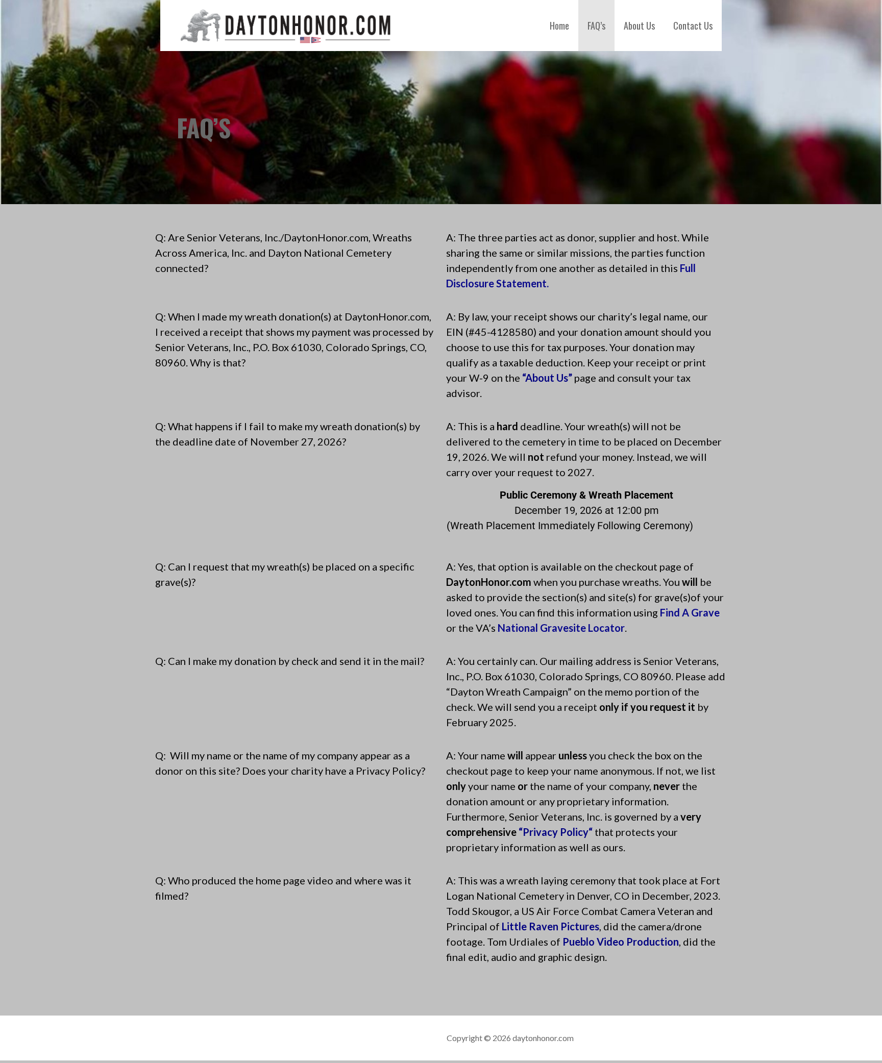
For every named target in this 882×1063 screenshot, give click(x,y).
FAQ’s (596, 25)
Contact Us (693, 25)
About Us (639, 25)
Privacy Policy (556, 832)
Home (559, 25)
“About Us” (547, 378)
